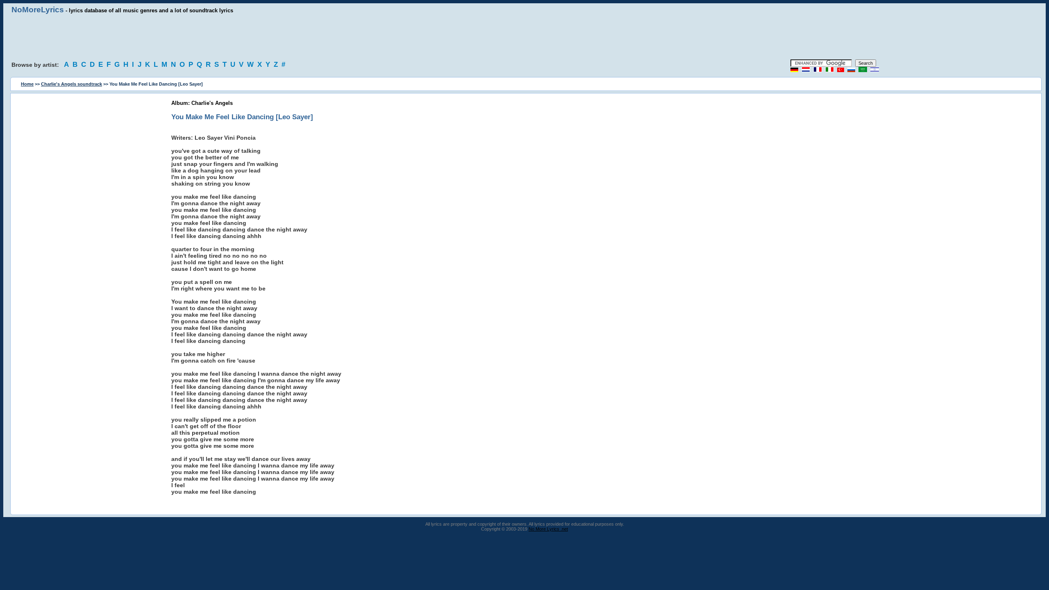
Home (27, 84)
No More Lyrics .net (548, 528)
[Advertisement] (524, 36)
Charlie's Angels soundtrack (71, 84)
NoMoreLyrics (37, 9)
